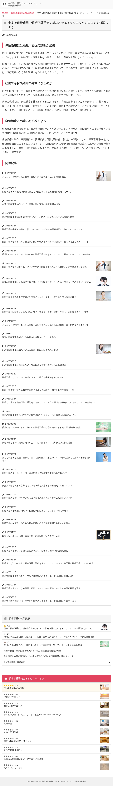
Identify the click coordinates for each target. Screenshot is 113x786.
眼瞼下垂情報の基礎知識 (22, 12)
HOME (5, 12)
